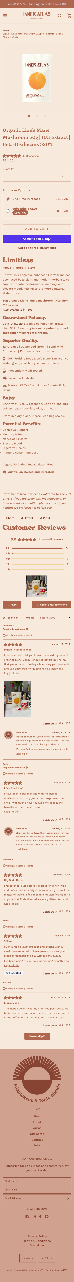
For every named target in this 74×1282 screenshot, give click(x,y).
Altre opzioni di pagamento (37, 247)
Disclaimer (37, 1245)
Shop (37, 1116)
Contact (37, 1139)
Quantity (8, 168)
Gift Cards (37, 1134)
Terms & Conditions (37, 1241)
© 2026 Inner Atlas (17, 1270)
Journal (37, 1128)
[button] (37, 78)
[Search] (59, 16)
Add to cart (37, 228)
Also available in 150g (18, 309)
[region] (37, 586)
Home (6, 30)
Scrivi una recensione (54, 605)
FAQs (37, 1145)
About (37, 1122)
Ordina (30, 617)
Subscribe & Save (24, 208)
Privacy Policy (37, 1236)
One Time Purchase (26, 199)
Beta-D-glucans (14, 323)
